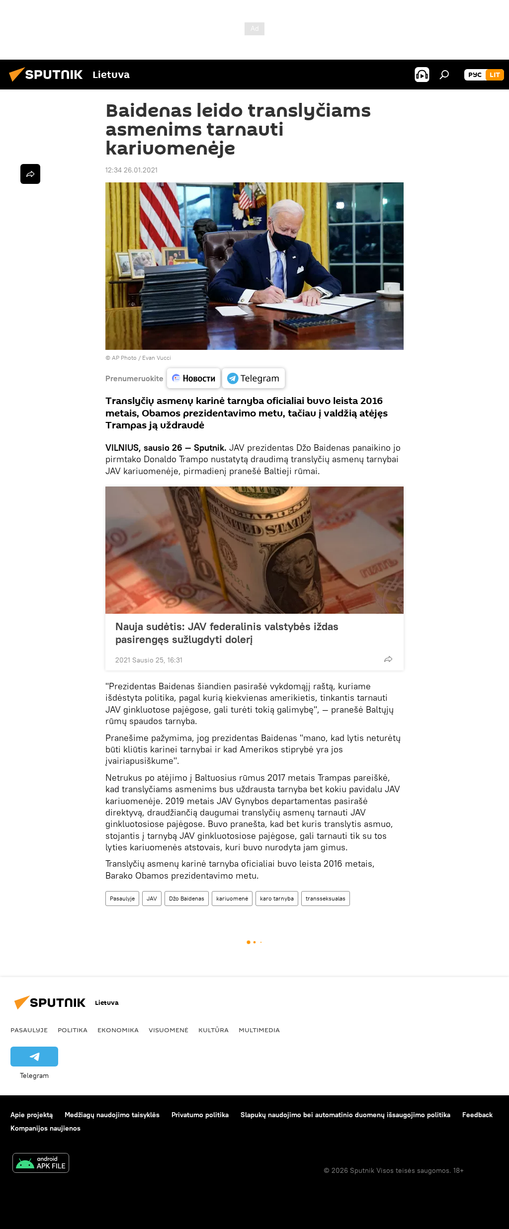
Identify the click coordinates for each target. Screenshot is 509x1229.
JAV (152, 898)
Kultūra (213, 1029)
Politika (72, 1029)
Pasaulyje (122, 898)
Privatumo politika (200, 1114)
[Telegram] (253, 378)
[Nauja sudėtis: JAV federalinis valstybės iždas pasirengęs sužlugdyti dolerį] (254, 550)
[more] (388, 659)
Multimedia (259, 1029)
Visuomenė (168, 1029)
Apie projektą (31, 1114)
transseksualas (325, 898)
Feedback (477, 1114)
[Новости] (193, 378)
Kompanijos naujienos (45, 1128)
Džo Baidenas (186, 898)
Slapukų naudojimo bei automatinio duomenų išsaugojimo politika (345, 1114)
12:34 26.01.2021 (131, 169)
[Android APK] (41, 1164)
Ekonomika (118, 1029)
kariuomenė (232, 898)
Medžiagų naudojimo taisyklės (112, 1114)
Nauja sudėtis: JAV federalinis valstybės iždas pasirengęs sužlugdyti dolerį (227, 633)
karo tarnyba (277, 898)
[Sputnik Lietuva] (48, 83)
